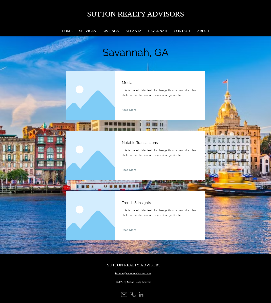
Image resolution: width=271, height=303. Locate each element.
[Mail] (124, 294)
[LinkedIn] (141, 294)
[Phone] (133, 294)
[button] (133, 29)
